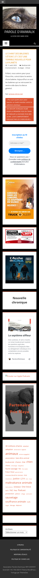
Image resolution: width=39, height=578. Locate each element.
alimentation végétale (20, 449)
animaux (11, 453)
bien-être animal (22, 458)
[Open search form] (34, 43)
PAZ (11, 490)
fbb (20, 469)
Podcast (22, 490)
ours (7, 490)
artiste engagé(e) (24, 454)
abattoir (26, 446)
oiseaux (17, 486)
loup (30, 479)
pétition (17, 494)
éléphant (19, 505)
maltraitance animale (18, 482)
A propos (20, 545)
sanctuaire (29, 494)
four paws (25, 469)
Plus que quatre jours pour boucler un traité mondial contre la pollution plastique (19, 102)
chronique (14, 465)
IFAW (25, 475)
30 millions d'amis (13, 446)
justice (16, 478)
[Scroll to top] (35, 574)
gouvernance (19, 472)
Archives (9, 529)
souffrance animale (15, 501)
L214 (22, 478)
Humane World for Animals (14, 475)
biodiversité (9, 462)
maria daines (9, 487)
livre (27, 479)
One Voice (26, 486)
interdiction (8, 479)
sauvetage (11, 497)
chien (29, 461)
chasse (18, 462)
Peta (15, 490)
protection (9, 493)
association (10, 458)
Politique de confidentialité (20, 549)
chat (23, 462)
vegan (7, 505)
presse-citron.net (16, 94)
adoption (9, 449)
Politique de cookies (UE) (20, 559)
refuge (23, 494)
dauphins (21, 465)
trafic (29, 502)
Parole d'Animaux (19, 31)
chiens (7, 465)
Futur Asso (9, 472)
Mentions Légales (20, 554)
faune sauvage (11, 468)
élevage (12, 505)
